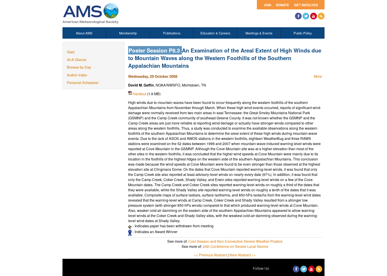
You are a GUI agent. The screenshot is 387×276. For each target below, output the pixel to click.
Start (70, 52)
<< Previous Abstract (210, 254)
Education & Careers (215, 33)
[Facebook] (298, 16)
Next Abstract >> (243, 254)
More (318, 76)
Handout (140, 93)
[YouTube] (313, 16)
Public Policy (303, 33)
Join (267, 5)
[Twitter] (306, 16)
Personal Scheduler (83, 82)
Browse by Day (79, 67)
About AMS (84, 33)
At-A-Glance (76, 59)
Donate (282, 5)
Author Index (77, 75)
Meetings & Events (258, 33)
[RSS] (321, 16)
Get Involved (306, 5)
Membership (128, 33)
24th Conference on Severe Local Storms (235, 246)
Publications (171, 33)
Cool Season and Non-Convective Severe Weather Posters (235, 241)
